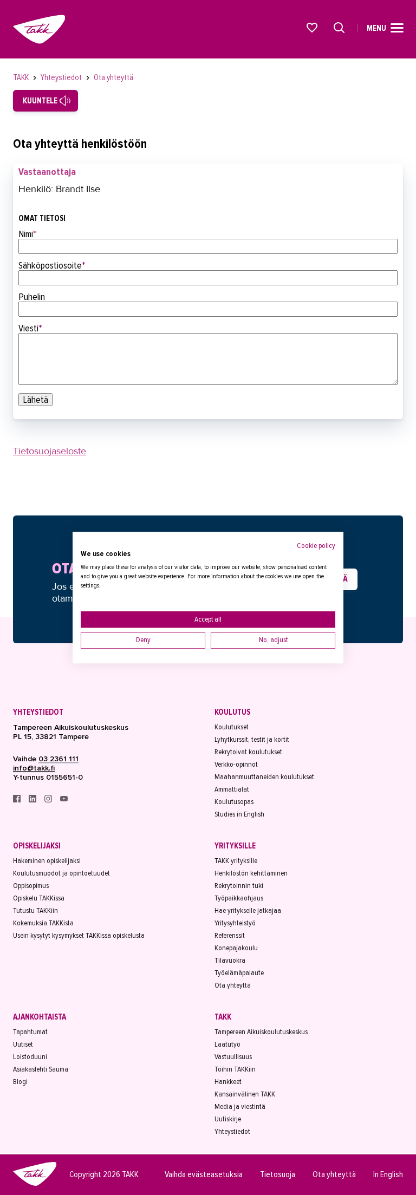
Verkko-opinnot (236, 764)
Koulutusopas (233, 802)
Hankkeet (228, 1082)
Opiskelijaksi (37, 846)
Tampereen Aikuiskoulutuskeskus (261, 1032)
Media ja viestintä (239, 1106)
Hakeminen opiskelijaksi (47, 861)
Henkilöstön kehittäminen (251, 873)
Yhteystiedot (62, 77)
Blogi (20, 1082)
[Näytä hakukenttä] (339, 27)
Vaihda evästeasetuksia (204, 1175)
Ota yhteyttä (113, 77)
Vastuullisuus (233, 1057)
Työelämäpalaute (239, 973)
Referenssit (229, 935)
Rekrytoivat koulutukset (248, 752)
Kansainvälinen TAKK (244, 1094)
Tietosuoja (277, 1175)
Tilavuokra (229, 960)
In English (388, 1175)
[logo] (34, 1184)
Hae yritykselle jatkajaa (247, 910)
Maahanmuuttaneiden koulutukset (264, 777)
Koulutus (232, 712)
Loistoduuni (30, 1057)
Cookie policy (316, 545)
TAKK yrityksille (235, 861)
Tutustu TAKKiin (35, 910)
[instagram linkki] (49, 800)
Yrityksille (235, 846)
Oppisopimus (31, 885)
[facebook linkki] (17, 800)
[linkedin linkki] (33, 800)
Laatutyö (227, 1044)
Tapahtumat (30, 1032)
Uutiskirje (227, 1119)
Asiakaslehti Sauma (40, 1069)
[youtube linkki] (64, 800)
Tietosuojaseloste (49, 451)
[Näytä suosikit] (312, 27)
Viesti (30, 328)
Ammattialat (231, 789)
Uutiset (23, 1044)
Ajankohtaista (39, 1017)
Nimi (27, 234)
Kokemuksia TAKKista (43, 923)
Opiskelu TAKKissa (38, 898)
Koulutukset (231, 727)
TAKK (21, 77)
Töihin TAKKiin (235, 1069)
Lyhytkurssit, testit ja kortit (251, 739)
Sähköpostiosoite (52, 265)
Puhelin (31, 297)
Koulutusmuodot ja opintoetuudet (61, 873)
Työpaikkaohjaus (238, 898)
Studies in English (239, 814)
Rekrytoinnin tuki (238, 885)
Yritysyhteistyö (235, 923)
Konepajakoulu (236, 948)
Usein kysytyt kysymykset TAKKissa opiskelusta (79, 935)
